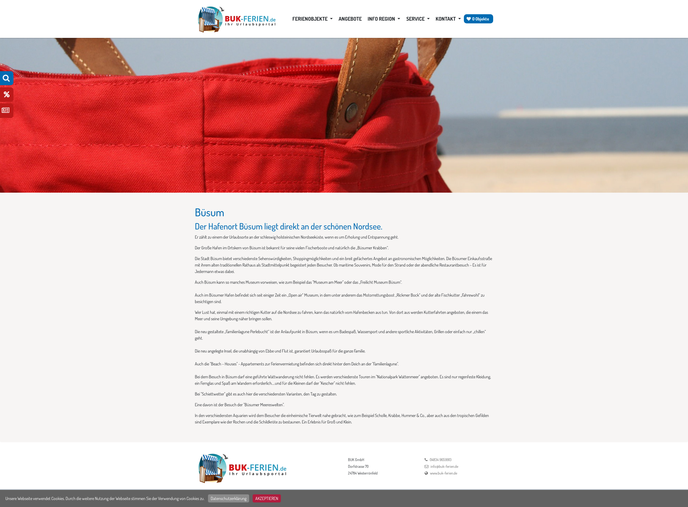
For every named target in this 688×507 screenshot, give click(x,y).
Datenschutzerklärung (228, 498)
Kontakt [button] (446, 18)
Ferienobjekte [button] (310, 18)
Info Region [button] (382, 18)
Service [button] (416, 18)
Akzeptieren (266, 498)
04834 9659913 (441, 459)
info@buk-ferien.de (444, 466)
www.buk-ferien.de (443, 473)
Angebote (350, 18)
